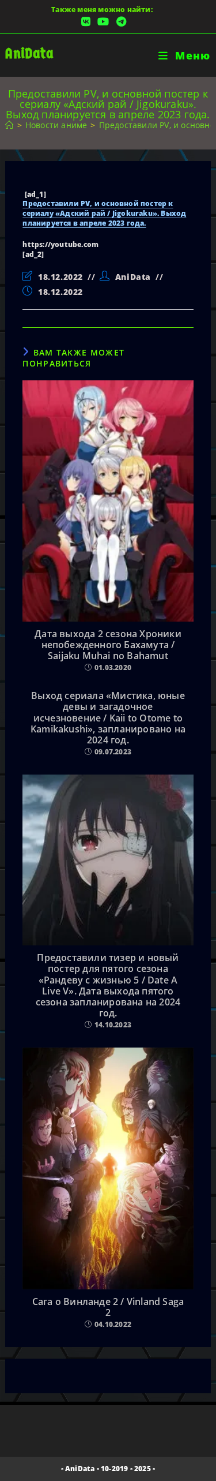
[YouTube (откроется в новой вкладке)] (103, 21)
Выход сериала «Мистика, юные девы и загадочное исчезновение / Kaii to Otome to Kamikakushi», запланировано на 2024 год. (108, 718)
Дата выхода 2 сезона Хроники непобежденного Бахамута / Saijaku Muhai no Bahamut (108, 645)
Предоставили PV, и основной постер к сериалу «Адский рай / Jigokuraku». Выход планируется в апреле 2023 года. (104, 213)
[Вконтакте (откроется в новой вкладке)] (86, 21)
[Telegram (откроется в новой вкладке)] (119, 21)
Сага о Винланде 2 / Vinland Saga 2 (108, 1307)
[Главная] (9, 124)
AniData (29, 53)
